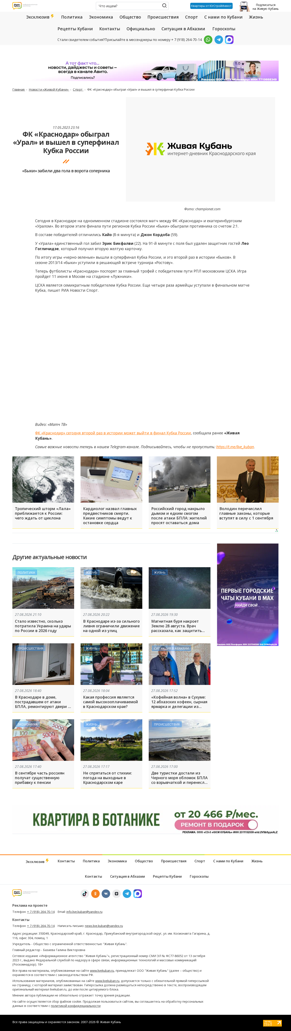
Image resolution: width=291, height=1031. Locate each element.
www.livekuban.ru (102, 971)
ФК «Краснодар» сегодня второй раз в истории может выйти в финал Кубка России (113, 432)
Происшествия (163, 17)
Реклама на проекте (30, 905)
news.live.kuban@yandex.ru (104, 926)
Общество (130, 17)
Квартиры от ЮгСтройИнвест (211, 6)
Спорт (191, 17)
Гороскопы (223, 29)
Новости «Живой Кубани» (49, 89)
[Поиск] (164, 5)
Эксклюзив (38, 17)
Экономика (101, 17)
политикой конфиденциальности (76, 1006)
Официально (141, 29)
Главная (18, 89)
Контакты (109, 29)
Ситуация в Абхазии (183, 29)
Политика (72, 17)
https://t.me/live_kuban (235, 446)
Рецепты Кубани (75, 29)
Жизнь (256, 17)
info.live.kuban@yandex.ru (84, 912)
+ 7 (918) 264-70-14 (41, 912)
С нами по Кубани (223, 17)
